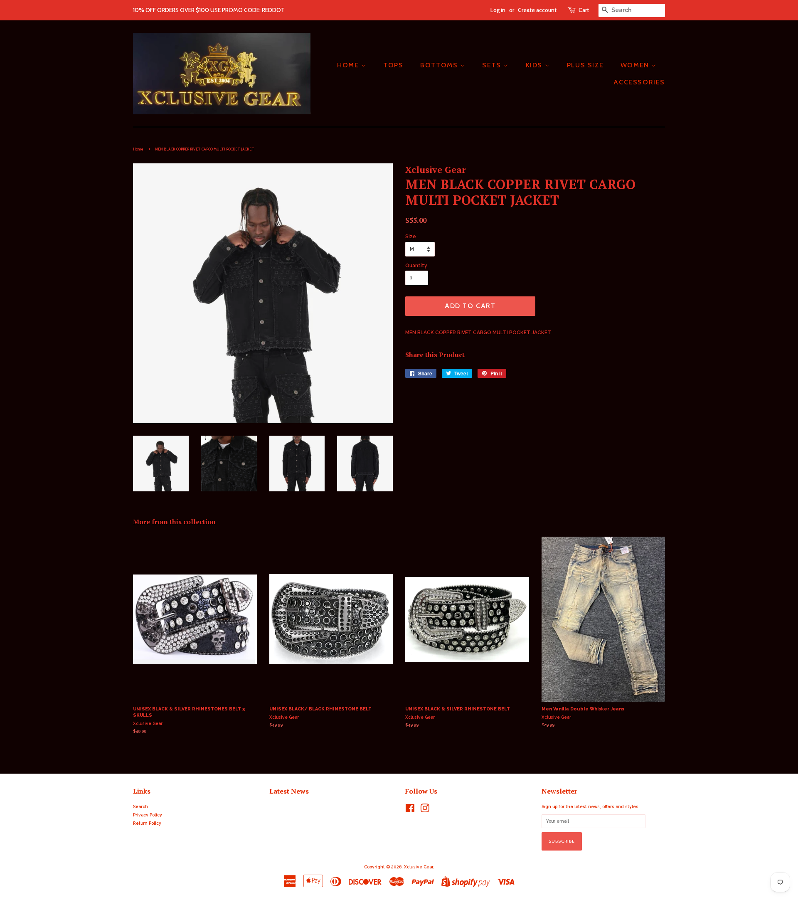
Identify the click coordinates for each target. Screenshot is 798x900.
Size (410, 236)
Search (140, 806)
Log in (497, 10)
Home (138, 149)
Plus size (585, 65)
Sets (492, 65)
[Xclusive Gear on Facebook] (410, 810)
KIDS (535, 65)
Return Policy (147, 823)
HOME (349, 65)
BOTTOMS (440, 65)
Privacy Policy (147, 814)
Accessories (639, 82)
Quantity (416, 266)
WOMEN (636, 65)
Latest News (289, 791)
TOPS (393, 65)
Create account (537, 10)
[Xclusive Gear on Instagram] (424, 810)
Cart (584, 10)
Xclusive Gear (418, 866)
